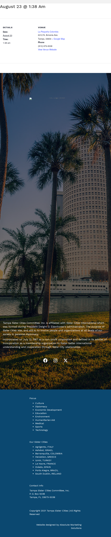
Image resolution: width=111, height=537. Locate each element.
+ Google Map (58, 38)
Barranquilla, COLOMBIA (48, 453)
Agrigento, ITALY (44, 446)
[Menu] (104, 22)
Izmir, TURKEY (43, 460)
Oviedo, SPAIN (43, 467)
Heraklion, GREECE (45, 456)
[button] (45, 360)
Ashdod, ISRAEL (44, 450)
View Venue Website (47, 49)
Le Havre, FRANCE (45, 463)
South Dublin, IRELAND (48, 473)
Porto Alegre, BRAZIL (46, 470)
